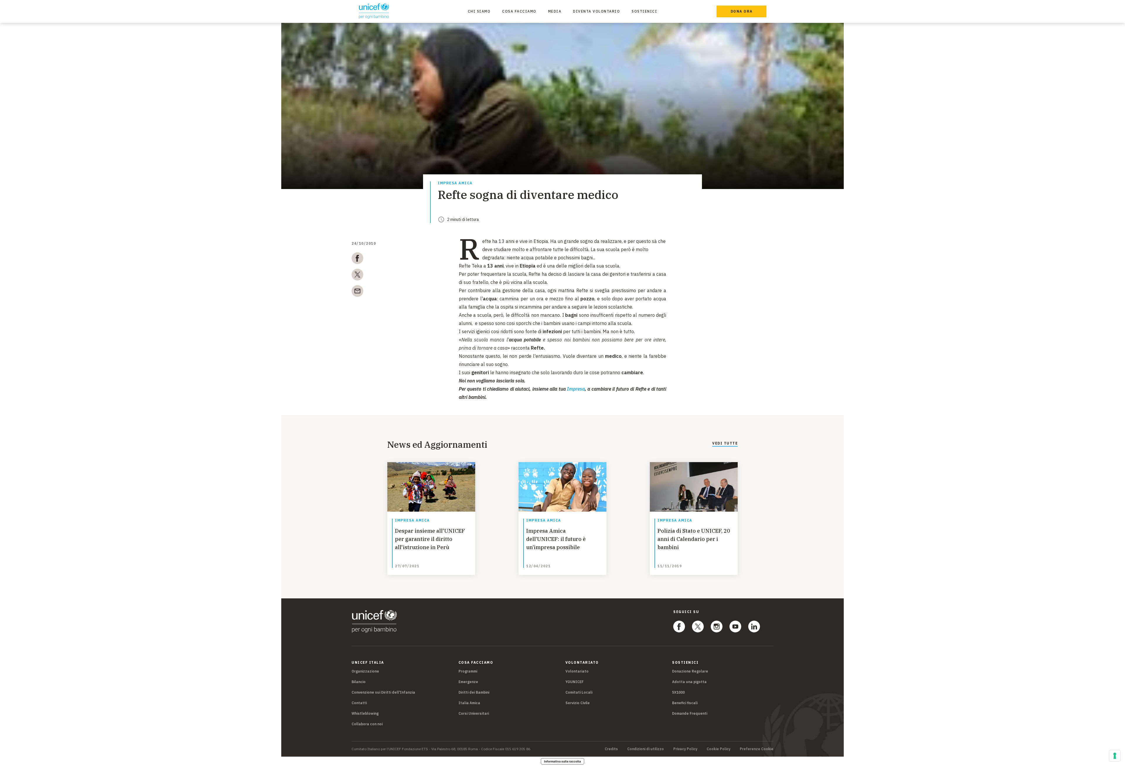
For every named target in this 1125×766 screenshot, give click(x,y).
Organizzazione (365, 671)
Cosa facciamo (519, 11)
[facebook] (357, 259)
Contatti (359, 703)
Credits (611, 749)
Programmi (467, 671)
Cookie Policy (718, 749)
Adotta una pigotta (689, 682)
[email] (357, 292)
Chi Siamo (479, 11)
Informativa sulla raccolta (562, 761)
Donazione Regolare (690, 671)
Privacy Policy (685, 749)
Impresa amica (455, 183)
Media (555, 11)
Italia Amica (469, 703)
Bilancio (359, 682)
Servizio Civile (577, 703)
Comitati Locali (578, 692)
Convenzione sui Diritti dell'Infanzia (383, 692)
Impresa (576, 389)
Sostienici (644, 11)
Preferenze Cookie (756, 749)
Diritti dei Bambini (473, 692)
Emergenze (468, 682)
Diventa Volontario (596, 11)
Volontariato (577, 671)
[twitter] (357, 276)
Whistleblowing (365, 713)
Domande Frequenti (689, 713)
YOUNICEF (574, 682)
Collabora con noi (367, 724)
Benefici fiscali (685, 703)
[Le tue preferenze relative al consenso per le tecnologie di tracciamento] (1114, 755)
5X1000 (678, 692)
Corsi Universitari (473, 713)
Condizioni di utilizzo (645, 749)
